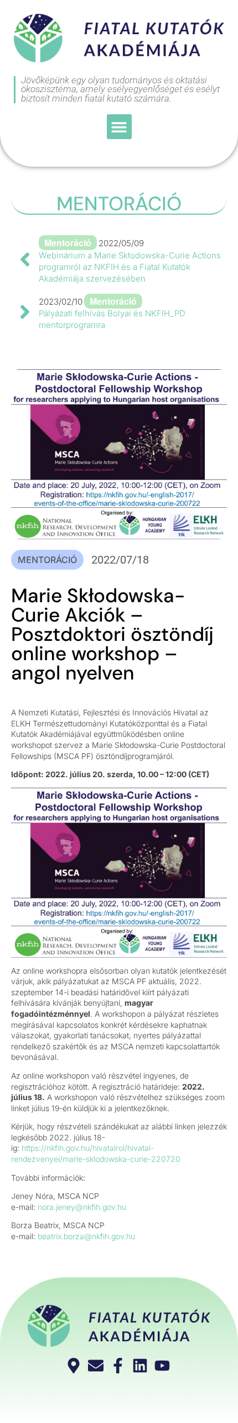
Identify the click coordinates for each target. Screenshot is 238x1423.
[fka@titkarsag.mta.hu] (97, 1365)
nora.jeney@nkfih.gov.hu (82, 1207)
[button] (119, 126)
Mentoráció (119, 203)
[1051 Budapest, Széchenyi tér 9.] (75, 1365)
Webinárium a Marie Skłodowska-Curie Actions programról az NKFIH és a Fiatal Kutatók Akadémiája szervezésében (130, 267)
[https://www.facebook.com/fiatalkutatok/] (119, 1365)
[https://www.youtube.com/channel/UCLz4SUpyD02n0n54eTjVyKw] (163, 1365)
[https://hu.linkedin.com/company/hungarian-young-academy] (141, 1365)
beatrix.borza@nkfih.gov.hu (86, 1236)
